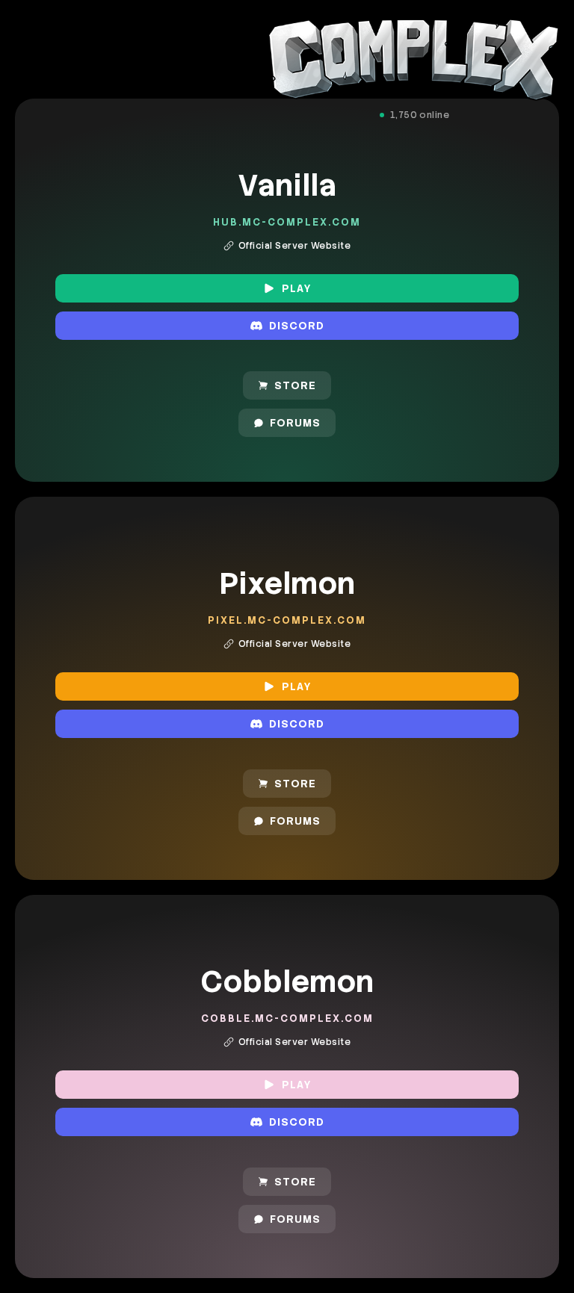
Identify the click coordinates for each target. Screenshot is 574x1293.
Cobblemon (287, 981)
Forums (295, 423)
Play (297, 288)
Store (295, 385)
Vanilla (287, 185)
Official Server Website (294, 246)
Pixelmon (287, 583)
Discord (296, 325)
